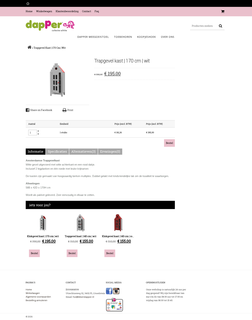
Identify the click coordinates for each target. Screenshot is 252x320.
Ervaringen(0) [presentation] (110, 151)
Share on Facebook (41, 110)
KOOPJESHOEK (146, 36)
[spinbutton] (32, 132)
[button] (38, 131)
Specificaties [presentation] (57, 151)
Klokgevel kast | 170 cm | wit (43, 236)
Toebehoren (123, 36)
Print (70, 110)
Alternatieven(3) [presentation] (83, 151)
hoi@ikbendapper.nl (83, 296)
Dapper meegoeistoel (93, 36)
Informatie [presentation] (35, 151)
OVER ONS (167, 36)
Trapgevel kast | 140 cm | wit (80, 236)
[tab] (36, 152)
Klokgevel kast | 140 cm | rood (118, 236)
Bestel (169, 143)
